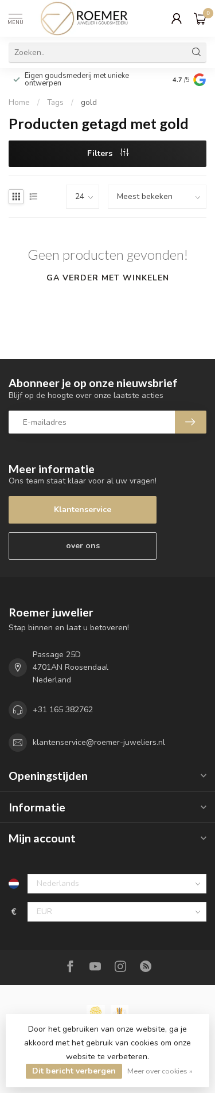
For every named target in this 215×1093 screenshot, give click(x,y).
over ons (83, 545)
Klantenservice (82, 509)
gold (89, 102)
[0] (200, 18)
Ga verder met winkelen (107, 277)
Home (19, 102)
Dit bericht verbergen (74, 1070)
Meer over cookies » (160, 1071)
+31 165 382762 (63, 709)
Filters (101, 153)
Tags (55, 102)
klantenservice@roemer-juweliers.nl (99, 742)
